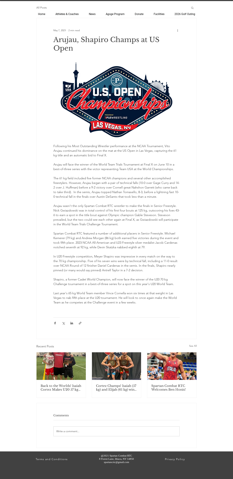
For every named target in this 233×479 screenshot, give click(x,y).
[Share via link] (80, 323)
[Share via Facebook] (55, 323)
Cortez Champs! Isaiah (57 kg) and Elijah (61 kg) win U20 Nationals (116, 387)
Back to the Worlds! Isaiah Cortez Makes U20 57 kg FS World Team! (61, 387)
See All (193, 345)
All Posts (41, 7)
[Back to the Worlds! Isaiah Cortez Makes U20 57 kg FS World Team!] (61, 366)
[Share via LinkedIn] (71, 323)
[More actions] (178, 30)
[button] (192, 7)
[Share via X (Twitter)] (63, 323)
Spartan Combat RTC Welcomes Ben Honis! (168, 387)
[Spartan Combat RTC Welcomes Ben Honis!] (171, 366)
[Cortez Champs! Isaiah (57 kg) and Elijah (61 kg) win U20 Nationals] (116, 366)
